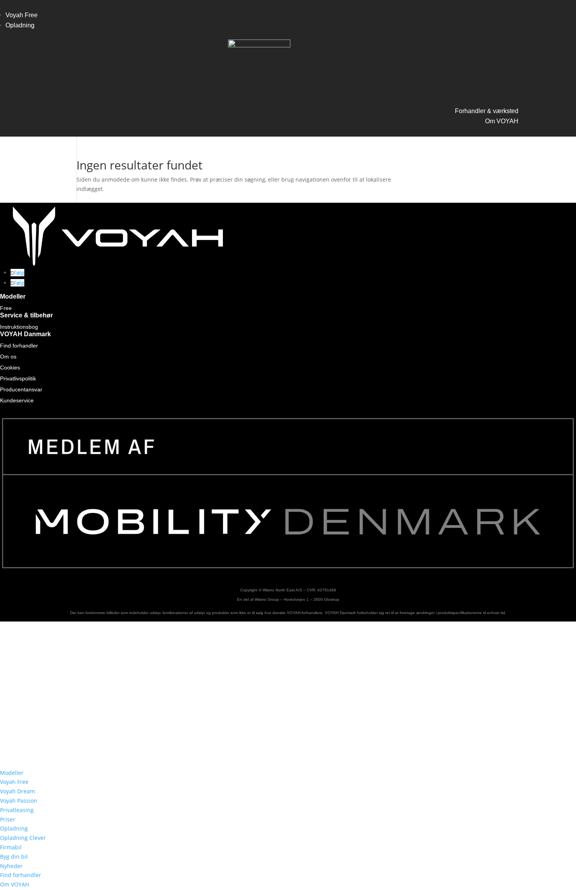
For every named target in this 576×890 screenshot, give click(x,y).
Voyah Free (21, 15)
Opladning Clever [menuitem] (23, 837)
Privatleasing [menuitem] (17, 810)
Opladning (19, 25)
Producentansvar (21, 389)
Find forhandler (19, 345)
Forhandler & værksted (486, 111)
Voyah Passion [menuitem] (18, 800)
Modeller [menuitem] (12, 772)
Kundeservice (17, 400)
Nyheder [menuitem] (11, 866)
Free (6, 308)
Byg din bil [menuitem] (14, 856)
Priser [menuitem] (7, 819)
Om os (8, 356)
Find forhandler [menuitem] (20, 875)
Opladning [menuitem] (14, 828)
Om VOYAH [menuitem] (14, 884)
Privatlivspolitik (18, 378)
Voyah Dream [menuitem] (17, 791)
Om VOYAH (501, 121)
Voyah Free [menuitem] (14, 782)
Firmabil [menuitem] (11, 847)
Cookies (10, 367)
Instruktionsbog (19, 327)
